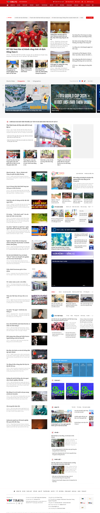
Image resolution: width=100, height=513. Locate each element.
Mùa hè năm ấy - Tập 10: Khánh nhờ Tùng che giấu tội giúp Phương (16, 173)
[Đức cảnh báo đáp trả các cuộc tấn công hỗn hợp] (87, 298)
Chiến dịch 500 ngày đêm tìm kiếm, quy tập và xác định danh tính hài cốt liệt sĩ (33, 121)
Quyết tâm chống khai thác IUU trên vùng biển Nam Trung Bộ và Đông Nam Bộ (64, 454)
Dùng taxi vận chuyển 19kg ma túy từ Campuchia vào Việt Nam (64, 481)
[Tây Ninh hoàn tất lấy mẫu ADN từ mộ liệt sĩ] (52, 135)
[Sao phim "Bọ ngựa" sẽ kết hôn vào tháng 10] (39, 314)
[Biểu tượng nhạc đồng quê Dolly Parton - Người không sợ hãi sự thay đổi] (39, 340)
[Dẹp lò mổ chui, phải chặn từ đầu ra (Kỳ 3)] (67, 196)
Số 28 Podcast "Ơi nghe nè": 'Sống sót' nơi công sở (87, 395)
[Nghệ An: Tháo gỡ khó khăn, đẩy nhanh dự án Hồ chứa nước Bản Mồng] (56, 196)
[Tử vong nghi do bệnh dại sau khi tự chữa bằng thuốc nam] (91, 215)
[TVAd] (90, 499)
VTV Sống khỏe (86, 291)
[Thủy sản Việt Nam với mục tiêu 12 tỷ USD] (39, 300)
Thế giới (31, 5)
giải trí (51, 5)
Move (72, 315)
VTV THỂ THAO (58, 315)
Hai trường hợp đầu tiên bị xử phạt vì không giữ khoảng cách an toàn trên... (82, 60)
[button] (91, 207)
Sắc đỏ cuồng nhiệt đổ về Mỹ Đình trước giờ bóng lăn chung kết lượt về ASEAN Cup (64, 450)
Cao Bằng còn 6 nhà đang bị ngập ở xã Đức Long (82, 47)
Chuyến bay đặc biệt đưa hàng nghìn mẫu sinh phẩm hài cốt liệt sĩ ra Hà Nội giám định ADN (13, 162)
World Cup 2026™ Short (77, 291)
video (82, 5)
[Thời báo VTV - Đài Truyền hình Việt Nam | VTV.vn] (11, 2)
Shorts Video (10, 81)
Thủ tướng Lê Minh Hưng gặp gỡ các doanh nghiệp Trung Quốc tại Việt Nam (12, 71)
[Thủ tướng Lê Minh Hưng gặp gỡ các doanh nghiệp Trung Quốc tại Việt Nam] (12, 64)
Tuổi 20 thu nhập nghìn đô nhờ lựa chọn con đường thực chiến (24, 110)
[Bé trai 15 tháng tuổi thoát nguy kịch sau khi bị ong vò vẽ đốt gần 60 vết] (57, 213)
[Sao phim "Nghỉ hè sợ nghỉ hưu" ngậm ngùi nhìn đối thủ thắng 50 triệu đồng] (39, 231)
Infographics (37, 81)
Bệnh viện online (75, 206)
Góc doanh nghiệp (86, 407)
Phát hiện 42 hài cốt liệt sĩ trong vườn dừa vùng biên (46, 161)
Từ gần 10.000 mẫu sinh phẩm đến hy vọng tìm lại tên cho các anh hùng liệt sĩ (63, 162)
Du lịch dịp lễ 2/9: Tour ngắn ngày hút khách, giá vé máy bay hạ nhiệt (61, 425)
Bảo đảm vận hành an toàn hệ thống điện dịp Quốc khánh (18, 351)
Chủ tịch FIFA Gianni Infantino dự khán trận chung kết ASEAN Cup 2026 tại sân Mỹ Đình (71, 335)
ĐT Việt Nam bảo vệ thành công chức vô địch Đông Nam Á (26, 50)
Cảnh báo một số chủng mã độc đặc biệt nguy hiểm (17, 201)
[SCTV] (82, 507)
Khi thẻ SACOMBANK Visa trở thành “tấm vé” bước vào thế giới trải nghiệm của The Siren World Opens (17, 256)
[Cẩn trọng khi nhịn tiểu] (39, 410)
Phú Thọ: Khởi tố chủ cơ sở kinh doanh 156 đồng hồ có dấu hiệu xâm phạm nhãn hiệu (63, 463)
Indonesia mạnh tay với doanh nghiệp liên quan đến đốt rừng (17, 421)
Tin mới (90, 17)
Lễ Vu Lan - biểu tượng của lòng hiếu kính (82, 66)
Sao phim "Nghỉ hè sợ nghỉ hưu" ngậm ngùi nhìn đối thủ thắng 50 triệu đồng (17, 227)
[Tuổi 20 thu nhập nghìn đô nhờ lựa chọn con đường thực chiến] (27, 98)
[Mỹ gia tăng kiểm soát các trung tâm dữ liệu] (91, 247)
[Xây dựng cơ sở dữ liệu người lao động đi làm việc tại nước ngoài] (91, 235)
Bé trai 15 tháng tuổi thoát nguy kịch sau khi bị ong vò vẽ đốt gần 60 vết (57, 220)
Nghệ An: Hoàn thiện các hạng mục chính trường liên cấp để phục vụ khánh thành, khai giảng (17, 242)
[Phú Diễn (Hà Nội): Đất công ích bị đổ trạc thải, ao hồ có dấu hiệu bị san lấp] (89, 196)
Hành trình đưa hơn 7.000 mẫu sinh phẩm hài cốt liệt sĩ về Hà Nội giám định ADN (20, 141)
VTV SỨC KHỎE (58, 207)
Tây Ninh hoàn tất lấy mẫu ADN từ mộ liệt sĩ (19, 126)
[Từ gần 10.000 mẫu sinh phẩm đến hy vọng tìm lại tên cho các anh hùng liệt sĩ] (64, 154)
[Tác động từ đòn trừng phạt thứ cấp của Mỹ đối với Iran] (39, 368)
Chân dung (83, 315)
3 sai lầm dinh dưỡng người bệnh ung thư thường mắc (70, 220)
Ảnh (28, 81)
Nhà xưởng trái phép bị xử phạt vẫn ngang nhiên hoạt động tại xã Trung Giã (83, 179)
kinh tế (37, 5)
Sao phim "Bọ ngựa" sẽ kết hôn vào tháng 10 (16, 310)
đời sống (62, 5)
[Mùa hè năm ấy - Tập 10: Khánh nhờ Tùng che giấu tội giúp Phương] (39, 176)
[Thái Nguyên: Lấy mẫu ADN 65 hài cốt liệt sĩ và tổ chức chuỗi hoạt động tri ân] (30, 154)
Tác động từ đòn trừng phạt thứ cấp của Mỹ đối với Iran (17, 365)
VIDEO (53, 292)
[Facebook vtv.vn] (83, 1)
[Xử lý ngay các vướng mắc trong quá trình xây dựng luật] (60, 57)
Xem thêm (90, 81)
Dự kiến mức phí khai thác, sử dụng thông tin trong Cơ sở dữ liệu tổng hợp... (61, 248)
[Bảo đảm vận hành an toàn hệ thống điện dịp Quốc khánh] (39, 354)
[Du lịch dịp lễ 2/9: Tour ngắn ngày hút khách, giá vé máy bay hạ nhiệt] (61, 416)
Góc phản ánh (79, 173)
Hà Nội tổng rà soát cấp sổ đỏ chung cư (81, 423)
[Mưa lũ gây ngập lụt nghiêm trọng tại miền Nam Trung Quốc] (72, 298)
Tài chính (74, 407)
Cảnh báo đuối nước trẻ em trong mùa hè (82, 220)
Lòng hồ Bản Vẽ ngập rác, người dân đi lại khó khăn (77, 201)
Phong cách (76, 315)
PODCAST (57, 380)
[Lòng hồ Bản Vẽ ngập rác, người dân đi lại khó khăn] (78, 196)
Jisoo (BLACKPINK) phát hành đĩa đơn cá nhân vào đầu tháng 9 (18, 324)
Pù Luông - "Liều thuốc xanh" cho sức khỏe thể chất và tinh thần (17, 215)
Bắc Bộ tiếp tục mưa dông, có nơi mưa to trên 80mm (26, 70)
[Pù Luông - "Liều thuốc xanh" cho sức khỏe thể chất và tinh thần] (39, 218)
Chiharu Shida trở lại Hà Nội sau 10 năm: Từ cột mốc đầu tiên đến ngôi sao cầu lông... (86, 320)
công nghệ (69, 5)
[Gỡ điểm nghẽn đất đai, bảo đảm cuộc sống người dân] (91, 418)
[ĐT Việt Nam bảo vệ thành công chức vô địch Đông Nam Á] (27, 34)
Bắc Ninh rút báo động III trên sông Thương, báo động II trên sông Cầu (81, 41)
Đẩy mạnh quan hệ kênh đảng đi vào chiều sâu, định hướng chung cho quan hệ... (41, 71)
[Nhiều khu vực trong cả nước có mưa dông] (62, 368)
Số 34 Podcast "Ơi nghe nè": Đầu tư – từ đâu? (72, 394)
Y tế (56, 5)
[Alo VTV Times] (57, 174)
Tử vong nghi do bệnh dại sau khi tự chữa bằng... (83, 214)
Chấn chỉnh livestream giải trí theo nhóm (16, 270)
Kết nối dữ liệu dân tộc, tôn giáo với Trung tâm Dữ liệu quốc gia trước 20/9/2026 (80, 241)
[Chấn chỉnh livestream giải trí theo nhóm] (39, 273)
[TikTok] (85, 81)
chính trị (12, 5)
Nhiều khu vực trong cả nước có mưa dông (62, 375)
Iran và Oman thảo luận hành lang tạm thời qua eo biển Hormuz (17, 187)
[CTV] (82, 503)
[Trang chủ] (7, 5)
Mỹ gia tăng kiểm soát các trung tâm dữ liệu (80, 246)
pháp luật (25, 5)
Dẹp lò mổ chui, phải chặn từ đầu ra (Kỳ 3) (66, 201)
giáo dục (76, 5)
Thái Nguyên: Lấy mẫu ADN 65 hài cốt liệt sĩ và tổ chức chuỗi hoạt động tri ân (29, 162)
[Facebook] (80, 81)
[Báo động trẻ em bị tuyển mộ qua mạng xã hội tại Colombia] (39, 396)
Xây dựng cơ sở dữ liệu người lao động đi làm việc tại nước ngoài (81, 235)
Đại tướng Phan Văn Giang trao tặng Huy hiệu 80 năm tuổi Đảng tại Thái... (82, 35)
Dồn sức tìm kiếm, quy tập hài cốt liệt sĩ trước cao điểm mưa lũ (57, 305)
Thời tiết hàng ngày (61, 360)
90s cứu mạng (84, 206)
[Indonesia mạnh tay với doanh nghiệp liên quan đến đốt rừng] (39, 424)
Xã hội (56, 432)
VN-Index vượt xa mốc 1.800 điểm (16, 282)
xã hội (18, 5)
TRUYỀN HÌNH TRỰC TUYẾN (59, 261)
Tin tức (67, 315)
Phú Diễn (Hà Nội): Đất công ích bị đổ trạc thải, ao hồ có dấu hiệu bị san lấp (88, 201)
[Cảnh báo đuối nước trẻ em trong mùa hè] (91, 221)
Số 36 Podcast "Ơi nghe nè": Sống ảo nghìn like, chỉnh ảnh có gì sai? (58, 394)
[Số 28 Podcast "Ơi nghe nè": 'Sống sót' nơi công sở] (87, 391)
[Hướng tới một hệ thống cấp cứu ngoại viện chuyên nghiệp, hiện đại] (39, 382)
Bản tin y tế (68, 206)
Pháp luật (57, 459)
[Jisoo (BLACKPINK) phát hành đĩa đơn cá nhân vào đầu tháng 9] (39, 328)
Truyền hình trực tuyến (59, 1)
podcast (88, 5)
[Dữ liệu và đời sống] (64, 229)
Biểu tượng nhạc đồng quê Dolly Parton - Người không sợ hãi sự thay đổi (18, 337)
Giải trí (60, 291)
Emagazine (21, 81)
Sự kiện (88, 315)
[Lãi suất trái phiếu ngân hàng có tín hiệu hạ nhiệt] (91, 412)
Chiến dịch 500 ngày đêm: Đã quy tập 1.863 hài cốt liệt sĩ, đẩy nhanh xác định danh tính (20, 136)
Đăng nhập (91, 1)
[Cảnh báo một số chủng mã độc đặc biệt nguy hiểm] (39, 204)
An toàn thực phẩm (67, 291)
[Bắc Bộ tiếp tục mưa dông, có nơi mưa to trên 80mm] (27, 64)
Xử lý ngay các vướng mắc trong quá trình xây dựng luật (59, 65)
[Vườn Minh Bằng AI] (72, 253)
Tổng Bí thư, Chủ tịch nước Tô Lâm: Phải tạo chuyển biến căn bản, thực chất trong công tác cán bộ (59, 37)
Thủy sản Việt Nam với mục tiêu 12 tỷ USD (17, 296)
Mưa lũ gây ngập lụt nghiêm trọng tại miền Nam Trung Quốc (71, 305)
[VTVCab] (90, 503)
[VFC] (82, 499)
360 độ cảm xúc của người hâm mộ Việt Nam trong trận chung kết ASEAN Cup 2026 (64, 319)
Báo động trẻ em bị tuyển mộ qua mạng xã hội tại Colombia (17, 393)
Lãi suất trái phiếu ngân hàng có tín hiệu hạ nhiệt (81, 411)
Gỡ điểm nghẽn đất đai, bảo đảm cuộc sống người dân (80, 417)
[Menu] (93, 5)
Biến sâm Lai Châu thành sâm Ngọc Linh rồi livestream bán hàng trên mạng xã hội (62, 477)
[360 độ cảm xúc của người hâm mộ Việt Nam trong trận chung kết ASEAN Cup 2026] (57, 326)
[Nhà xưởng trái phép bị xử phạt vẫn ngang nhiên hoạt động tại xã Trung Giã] (61, 183)
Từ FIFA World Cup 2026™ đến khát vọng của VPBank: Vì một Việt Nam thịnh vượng (72, 109)
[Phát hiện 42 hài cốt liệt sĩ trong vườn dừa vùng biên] (47, 154)
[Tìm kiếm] (86, 1)
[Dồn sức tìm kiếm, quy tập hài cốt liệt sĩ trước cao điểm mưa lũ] (57, 298)
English (78, 1)
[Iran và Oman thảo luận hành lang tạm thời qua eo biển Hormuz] (39, 190)
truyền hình (44, 5)
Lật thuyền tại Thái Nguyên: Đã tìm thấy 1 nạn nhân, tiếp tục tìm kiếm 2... (82, 54)
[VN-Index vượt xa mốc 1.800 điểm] (39, 286)
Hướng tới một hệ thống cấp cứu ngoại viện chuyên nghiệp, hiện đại (17, 379)
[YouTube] (82, 81)
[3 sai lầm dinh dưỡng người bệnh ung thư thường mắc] (71, 213)
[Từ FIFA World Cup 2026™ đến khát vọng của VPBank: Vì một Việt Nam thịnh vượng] (73, 98)
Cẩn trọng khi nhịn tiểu (13, 406)
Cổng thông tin (70, 1)
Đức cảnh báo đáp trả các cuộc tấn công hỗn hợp (87, 304)
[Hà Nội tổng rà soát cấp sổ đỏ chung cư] (91, 424)
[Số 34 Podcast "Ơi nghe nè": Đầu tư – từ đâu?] (72, 391)
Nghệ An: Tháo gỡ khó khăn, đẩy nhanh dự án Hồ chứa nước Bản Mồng (55, 201)
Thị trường (79, 407)
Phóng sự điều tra (89, 173)
